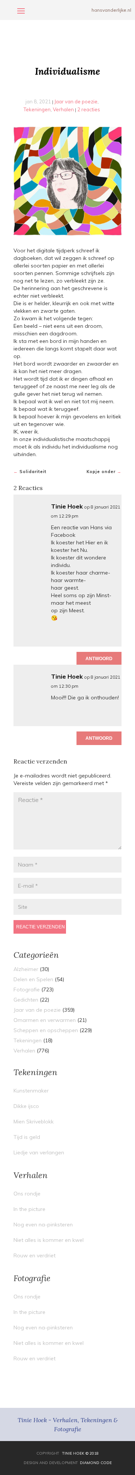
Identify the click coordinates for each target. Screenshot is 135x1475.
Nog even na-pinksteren (43, 1224)
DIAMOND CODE (96, 1462)
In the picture (29, 1209)
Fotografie (27, 989)
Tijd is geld (27, 1137)
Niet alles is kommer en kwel (49, 1240)
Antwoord (99, 658)
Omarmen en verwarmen (45, 1020)
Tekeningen (37, 109)
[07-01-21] (68, 181)
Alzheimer (26, 969)
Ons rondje (27, 1193)
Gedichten (26, 999)
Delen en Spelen (33, 979)
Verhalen (63, 109)
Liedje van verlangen (39, 1152)
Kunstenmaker (31, 1090)
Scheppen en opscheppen (46, 1030)
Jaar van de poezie (76, 101)
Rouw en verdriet (35, 1255)
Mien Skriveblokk (34, 1121)
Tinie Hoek (67, 506)
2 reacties (88, 109)
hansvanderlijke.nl (111, 10)
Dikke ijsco (26, 1106)
